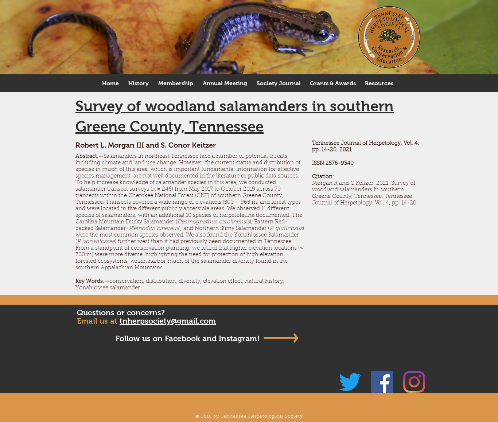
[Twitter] (350, 382)
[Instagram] (414, 382)
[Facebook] (382, 382)
